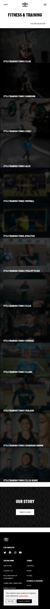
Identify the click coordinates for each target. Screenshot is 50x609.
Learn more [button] (23, 596)
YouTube (20, 552)
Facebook (10, 552)
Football (31, 566)
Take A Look (25, 512)
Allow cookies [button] (24, 601)
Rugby (29, 571)
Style (29, 585)
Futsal (30, 576)
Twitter (4, 552)
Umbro (25, 4)
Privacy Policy (9, 588)
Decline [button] (11, 601)
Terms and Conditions (12, 583)
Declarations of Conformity (10, 577)
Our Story (7, 566)
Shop (5, 4)
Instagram (15, 552)
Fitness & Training (35, 581)
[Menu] (45, 4)
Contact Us (8, 571)
